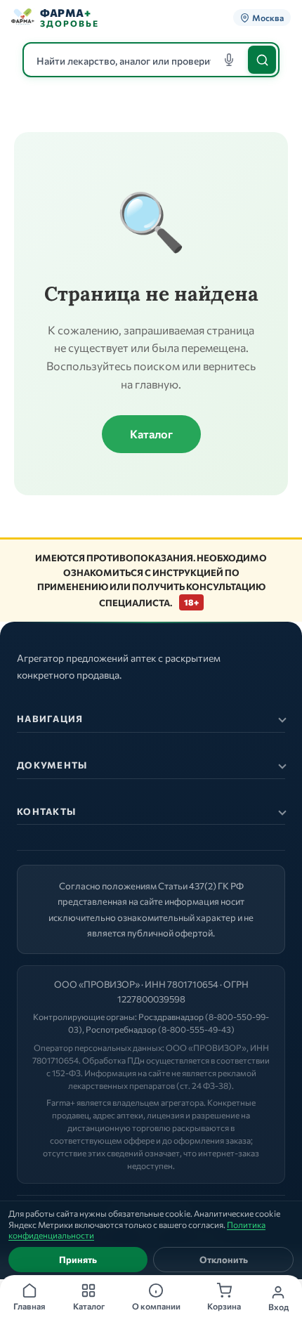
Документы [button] (52, 765)
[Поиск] (262, 60)
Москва (268, 17)
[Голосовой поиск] (229, 59)
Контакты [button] (46, 811)
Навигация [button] (50, 718)
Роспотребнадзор (121, 1029)
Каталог (151, 433)
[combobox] (151, 59)
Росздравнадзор (171, 1016)
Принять (78, 1259)
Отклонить (223, 1259)
